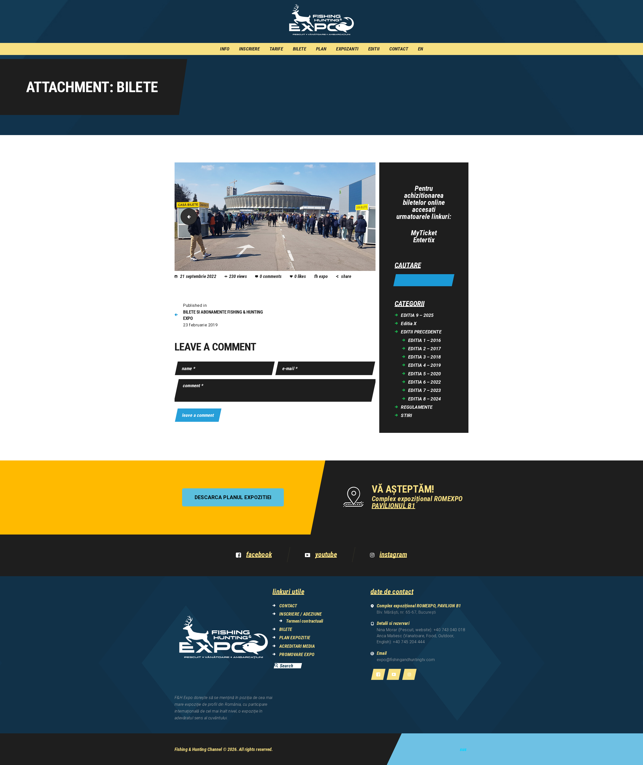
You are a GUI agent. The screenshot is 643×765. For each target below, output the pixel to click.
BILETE (285, 629)
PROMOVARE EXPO (296, 654)
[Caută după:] (424, 280)
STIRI (406, 415)
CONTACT (288, 605)
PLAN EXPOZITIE (294, 637)
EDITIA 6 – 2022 (424, 382)
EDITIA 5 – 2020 (424, 373)
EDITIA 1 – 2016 (424, 340)
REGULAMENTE (417, 407)
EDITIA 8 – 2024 (424, 398)
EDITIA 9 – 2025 (417, 315)
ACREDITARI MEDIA (297, 646)
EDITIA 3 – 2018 (424, 357)
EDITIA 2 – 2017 (424, 348)
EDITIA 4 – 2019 (424, 365)
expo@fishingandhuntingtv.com (406, 659)
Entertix (424, 240)
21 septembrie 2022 (198, 276)
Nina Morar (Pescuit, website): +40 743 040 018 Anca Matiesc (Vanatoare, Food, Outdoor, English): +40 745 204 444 (421, 635)
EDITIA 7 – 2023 (424, 390)
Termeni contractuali (304, 621)
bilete (187, 216)
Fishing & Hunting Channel (198, 749)
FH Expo (321, 276)
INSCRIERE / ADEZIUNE (300, 614)
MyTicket (424, 233)
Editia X (408, 323)
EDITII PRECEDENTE (421, 331)
